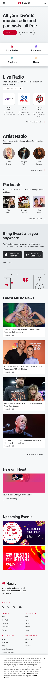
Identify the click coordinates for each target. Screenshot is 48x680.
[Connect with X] (8, 607)
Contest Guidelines (8, 652)
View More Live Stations (34, 122)
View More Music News (35, 454)
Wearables (28, 646)
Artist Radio (5, 627)
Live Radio (5, 620)
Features (27, 620)
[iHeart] (24, 3)
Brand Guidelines (7, 649)
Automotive (28, 639)
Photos (27, 630)
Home (26, 642)
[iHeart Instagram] (14, 607)
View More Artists (37, 170)
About (3, 639)
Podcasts (5, 623)
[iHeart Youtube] (20, 607)
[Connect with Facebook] (3, 607)
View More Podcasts (36, 219)
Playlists (4, 630)
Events (27, 623)
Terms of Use (25, 673)
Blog (3, 646)
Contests (27, 627)
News (26, 616)
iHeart (3, 616)
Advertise (5, 642)
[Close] (44, 658)
